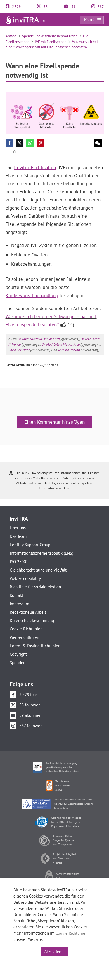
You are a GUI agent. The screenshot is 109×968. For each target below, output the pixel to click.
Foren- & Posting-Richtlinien (35, 646)
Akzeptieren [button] (54, 951)
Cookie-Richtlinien (26, 629)
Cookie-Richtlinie (70, 933)
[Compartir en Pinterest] (40, 143)
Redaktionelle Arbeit (28, 612)
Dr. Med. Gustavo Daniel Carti (39, 339)
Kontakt (16, 595)
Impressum (19, 604)
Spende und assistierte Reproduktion (49, 36)
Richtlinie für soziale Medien (35, 587)
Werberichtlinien (24, 637)
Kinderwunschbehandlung (32, 295)
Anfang (11, 36)
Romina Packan (69, 350)
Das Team (18, 536)
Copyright (18, 654)
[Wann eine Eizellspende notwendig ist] (55, 112)
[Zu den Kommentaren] (98, 143)
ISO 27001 (19, 561)
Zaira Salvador (18, 350)
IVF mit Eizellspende (51, 41)
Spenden (17, 662)
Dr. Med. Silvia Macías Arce (61, 344)
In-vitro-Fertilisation (35, 167)
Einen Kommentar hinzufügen (54, 422)
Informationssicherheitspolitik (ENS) (41, 553)
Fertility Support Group (30, 545)
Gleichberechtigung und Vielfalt (38, 570)
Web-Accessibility (25, 578)
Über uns (18, 528)
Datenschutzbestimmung (32, 620)
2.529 (16, 6)
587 (100, 6)
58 (45, 6)
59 (72, 6)
